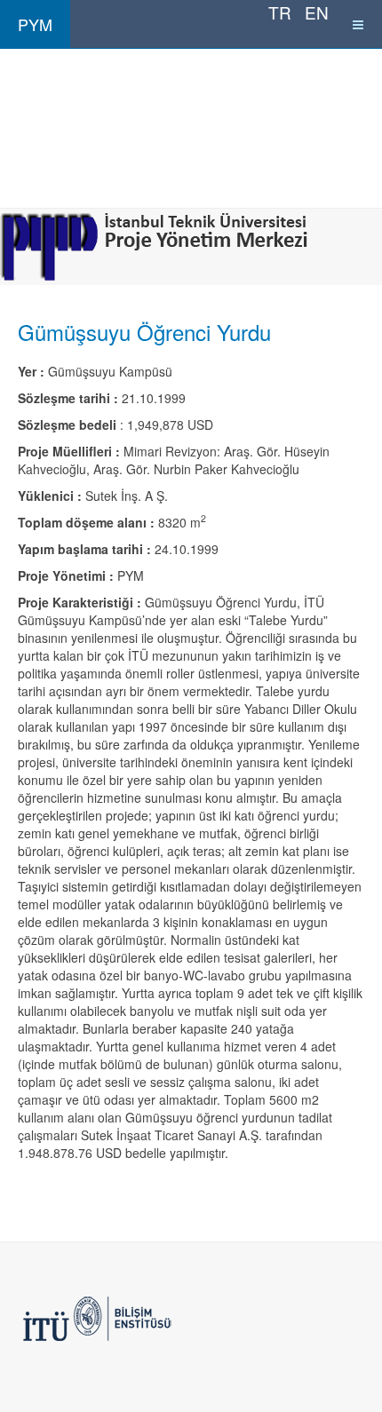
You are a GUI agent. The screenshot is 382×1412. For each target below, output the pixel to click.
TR (282, 12)
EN (317, 12)
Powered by (98, 1319)
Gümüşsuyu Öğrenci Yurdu (144, 331)
